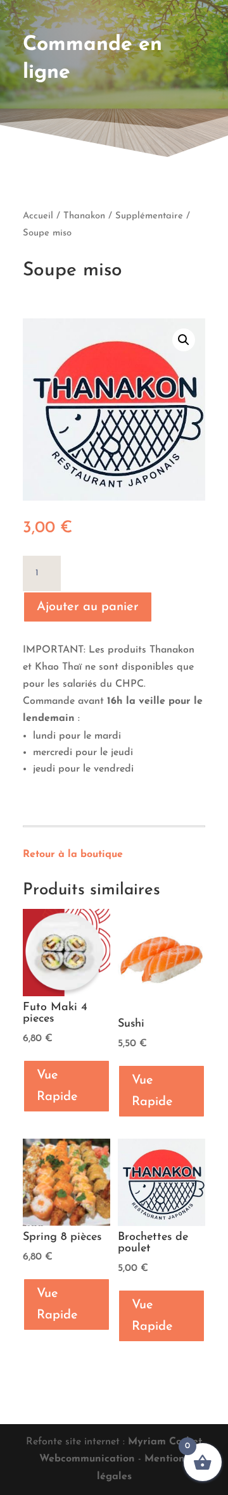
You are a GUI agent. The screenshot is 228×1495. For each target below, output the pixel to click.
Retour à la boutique (73, 854)
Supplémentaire (149, 216)
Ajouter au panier (88, 607)
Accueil (38, 216)
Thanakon (84, 216)
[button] (183, 339)
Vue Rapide (57, 1086)
